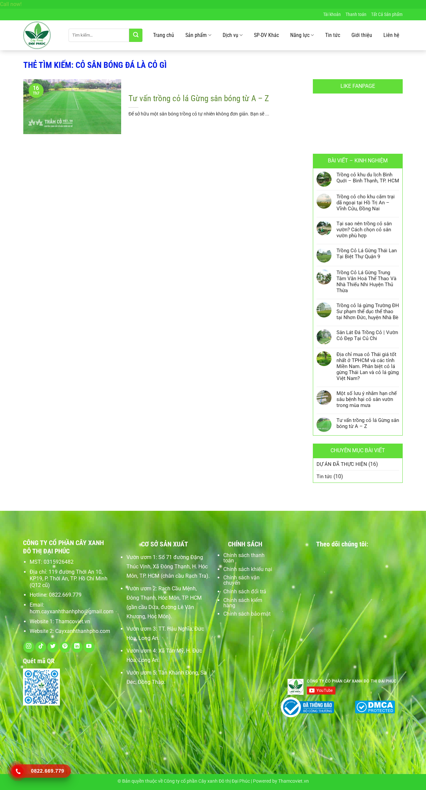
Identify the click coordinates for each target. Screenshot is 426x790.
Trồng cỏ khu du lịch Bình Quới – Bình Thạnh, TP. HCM (367, 178)
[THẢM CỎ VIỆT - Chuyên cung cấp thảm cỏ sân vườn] (41, 35)
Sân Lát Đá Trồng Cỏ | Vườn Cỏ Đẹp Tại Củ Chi (367, 335)
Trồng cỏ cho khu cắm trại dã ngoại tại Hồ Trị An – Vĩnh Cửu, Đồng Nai (365, 203)
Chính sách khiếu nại (247, 569)
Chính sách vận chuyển (241, 580)
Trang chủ (163, 35)
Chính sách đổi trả (244, 591)
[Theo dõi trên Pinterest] (65, 647)
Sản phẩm (196, 35)
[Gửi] (135, 35)
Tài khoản (332, 14)
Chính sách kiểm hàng (242, 603)
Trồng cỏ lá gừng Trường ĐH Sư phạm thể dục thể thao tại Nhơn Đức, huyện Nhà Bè (367, 311)
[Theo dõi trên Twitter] (52, 647)
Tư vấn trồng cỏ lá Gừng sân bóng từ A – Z (198, 98)
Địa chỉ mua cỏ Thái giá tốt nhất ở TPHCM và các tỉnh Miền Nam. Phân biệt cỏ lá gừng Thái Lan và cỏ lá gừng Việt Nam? (367, 366)
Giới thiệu (361, 35)
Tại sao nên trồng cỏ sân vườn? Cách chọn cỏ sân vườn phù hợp (364, 230)
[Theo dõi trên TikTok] (40, 647)
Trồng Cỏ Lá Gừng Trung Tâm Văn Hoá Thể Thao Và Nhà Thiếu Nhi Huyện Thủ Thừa (366, 282)
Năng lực (300, 35)
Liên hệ (391, 35)
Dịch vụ (230, 35)
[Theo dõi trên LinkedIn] (77, 647)
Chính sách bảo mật (247, 614)
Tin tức (332, 35)
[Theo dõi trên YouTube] (89, 647)
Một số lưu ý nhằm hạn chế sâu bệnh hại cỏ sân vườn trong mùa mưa (366, 399)
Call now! (11, 4)
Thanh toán (355, 14)
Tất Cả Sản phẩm (387, 14)
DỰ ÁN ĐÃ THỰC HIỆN (342, 464)
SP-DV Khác (266, 35)
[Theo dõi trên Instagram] (28, 647)
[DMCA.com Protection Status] (375, 705)
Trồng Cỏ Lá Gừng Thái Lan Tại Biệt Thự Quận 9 (366, 254)
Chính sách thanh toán (244, 558)
